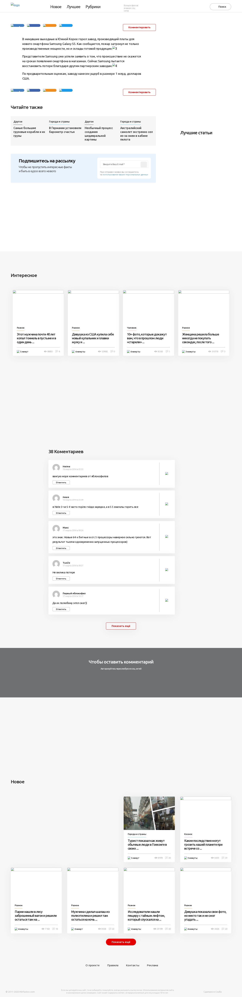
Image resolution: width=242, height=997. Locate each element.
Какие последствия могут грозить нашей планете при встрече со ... (203, 844)
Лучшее (73, 7)
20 (169, 857)
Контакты (132, 965)
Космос (188, 834)
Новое (55, 7)
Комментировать (139, 27)
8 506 (103, 929)
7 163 (47, 929)
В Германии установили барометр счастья (65, 129)
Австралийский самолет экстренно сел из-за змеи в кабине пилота (136, 133)
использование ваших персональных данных (125, 174)
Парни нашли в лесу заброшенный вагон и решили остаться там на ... (36, 915)
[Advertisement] (206, 71)
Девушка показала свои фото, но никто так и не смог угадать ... (205, 915)
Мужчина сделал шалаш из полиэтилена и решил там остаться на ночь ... (90, 915)
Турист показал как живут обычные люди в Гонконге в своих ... (147, 844)
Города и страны (59, 121)
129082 (104, 351)
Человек (131, 327)
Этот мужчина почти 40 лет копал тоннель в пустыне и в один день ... (36, 338)
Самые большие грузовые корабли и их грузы (29, 131)
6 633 (216, 857)
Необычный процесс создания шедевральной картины (99, 133)
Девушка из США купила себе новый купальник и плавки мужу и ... (93, 338)
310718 (215, 351)
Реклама (152, 965)
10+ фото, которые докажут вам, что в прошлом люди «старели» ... (147, 338)
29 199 (159, 929)
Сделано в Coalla (213, 991)
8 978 (160, 857)
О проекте (93, 965)
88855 (50, 351)
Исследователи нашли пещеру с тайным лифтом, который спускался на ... (146, 915)
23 (226, 857)
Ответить (61, 482)
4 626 (216, 929)
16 (57, 929)
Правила (112, 965)
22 (113, 929)
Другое (17, 121)
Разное (20, 327)
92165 (160, 351)
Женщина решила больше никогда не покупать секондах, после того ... (200, 338)
